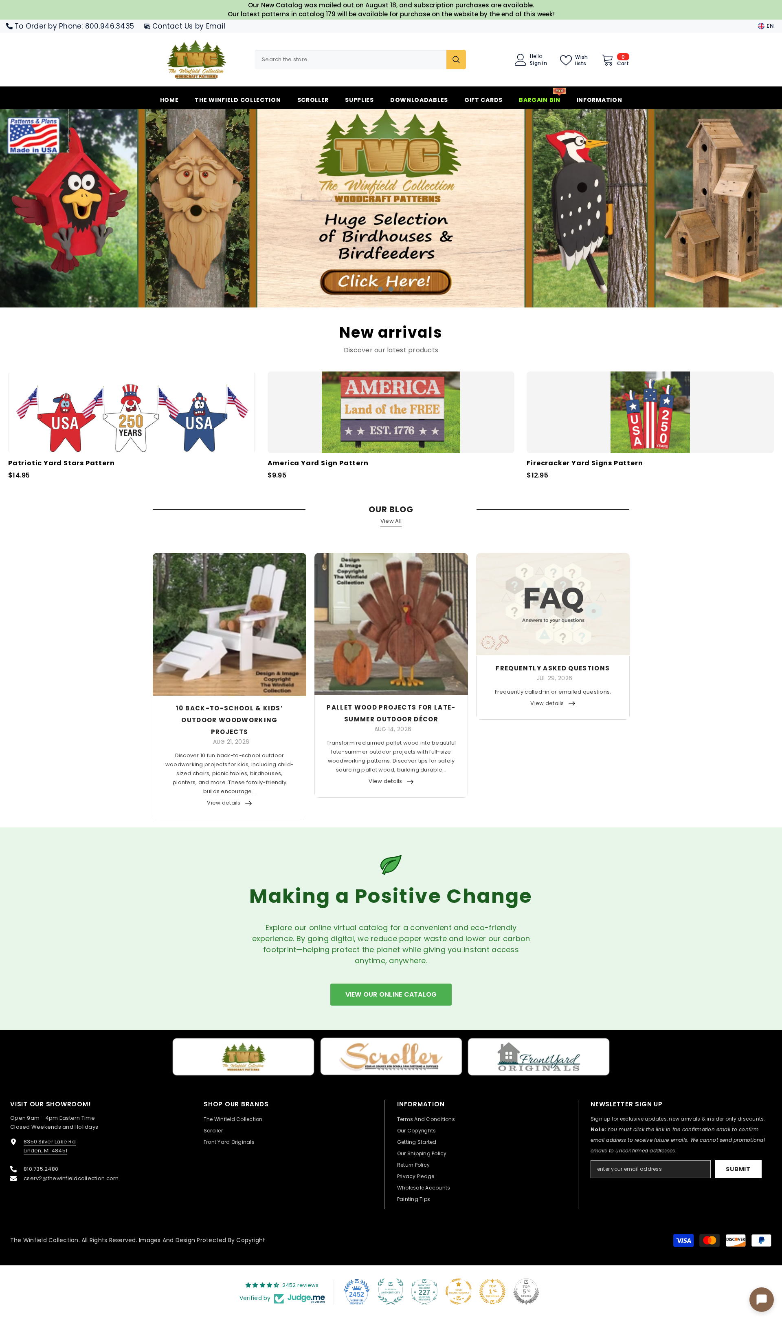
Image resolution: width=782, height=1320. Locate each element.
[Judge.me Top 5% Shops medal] (526, 1291)
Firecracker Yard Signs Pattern (585, 463)
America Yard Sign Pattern (318, 463)
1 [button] (380, 289)
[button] (70, 208)
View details (223, 803)
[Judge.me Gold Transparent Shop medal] (459, 1291)
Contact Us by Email (188, 26)
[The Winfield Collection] (243, 1056)
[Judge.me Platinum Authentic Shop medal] (391, 1291)
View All (391, 521)
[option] (391, 208)
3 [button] (401, 289)
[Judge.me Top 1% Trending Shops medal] (492, 1291)
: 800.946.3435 (107, 26)
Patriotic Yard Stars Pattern (61, 463)
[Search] (360, 59)
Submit (738, 1169)
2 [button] (391, 289)
